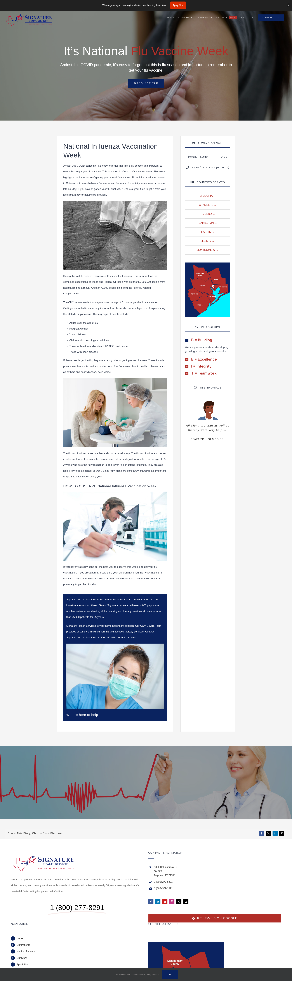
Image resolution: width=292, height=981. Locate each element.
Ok (170, 974)
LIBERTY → (208, 241)
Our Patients (23, 945)
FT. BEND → (207, 213)
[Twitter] (178, 901)
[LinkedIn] (157, 901)
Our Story (22, 958)
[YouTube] (164, 901)
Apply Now (178, 5)
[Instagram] (171, 901)
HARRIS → (207, 231)
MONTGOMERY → (208, 250)
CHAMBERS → (208, 205)
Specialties (23, 964)
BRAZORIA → (208, 195)
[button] (207, 340)
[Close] (288, 5)
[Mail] (185, 901)
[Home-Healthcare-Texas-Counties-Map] (207, 263)
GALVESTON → (207, 222)
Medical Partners (26, 951)
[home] (45, 854)
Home (20, 938)
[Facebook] (150, 901)
